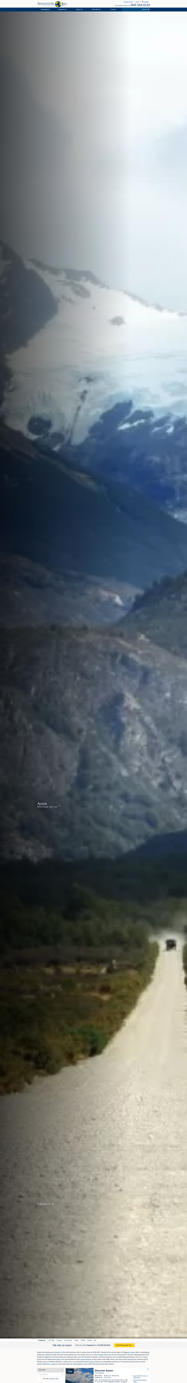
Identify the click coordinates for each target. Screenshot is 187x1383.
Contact (113, 9)
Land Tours (68, 1340)
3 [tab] (93, 1259)
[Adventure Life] (52, 3)
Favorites (146, 2)
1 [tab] (88, 1259)
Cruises (59, 1340)
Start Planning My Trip (123, 1345)
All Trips (51, 1340)
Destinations (45, 9)
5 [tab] (99, 1259)
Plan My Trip (96, 9)
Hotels (83, 1340)
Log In (137, 2)
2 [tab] (91, 1259)
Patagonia (42, 1340)
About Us (79, 9)
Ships (76, 1340)
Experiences (62, 9)
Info (95, 1340)
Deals (89, 1340)
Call (103, 1345)
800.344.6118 (140, 5)
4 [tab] (96, 1259)
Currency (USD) (128, 2)
